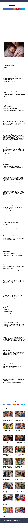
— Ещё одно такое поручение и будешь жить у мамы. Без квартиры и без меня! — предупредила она (20, 443)
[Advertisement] (14, 19)
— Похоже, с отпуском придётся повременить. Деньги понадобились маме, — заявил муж (8, 443)
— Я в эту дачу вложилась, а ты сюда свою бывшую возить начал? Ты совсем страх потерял (19, 466)
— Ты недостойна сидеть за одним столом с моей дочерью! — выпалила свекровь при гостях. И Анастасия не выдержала (19, 479)
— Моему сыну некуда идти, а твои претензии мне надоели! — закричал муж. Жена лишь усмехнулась (7, 479)
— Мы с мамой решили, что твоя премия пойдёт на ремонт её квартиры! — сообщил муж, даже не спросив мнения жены (7, 466)
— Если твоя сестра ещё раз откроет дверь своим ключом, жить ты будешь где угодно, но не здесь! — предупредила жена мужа (7, 454)
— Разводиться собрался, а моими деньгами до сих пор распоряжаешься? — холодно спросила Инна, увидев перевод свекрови (20, 419)
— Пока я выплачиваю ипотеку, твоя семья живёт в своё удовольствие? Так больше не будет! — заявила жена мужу (20, 431)
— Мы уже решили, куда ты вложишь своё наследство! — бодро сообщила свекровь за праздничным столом (19, 454)
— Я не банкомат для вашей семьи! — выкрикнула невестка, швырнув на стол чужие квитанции (19, 515)
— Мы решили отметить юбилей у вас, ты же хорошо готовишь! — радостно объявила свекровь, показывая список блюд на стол (8, 491)
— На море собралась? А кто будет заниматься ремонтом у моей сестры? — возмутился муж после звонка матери (8, 515)
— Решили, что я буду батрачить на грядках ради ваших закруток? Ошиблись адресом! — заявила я (7, 431)
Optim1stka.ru (8, 1)
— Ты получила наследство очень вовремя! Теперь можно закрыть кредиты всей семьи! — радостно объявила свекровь (7, 503)
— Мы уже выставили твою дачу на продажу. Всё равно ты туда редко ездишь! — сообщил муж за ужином (19, 503)
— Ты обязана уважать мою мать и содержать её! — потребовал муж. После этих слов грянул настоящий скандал (19, 491)
